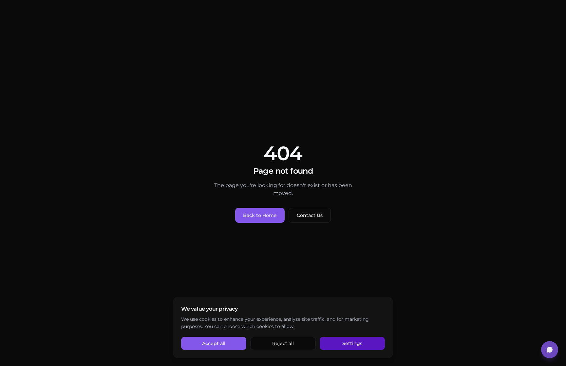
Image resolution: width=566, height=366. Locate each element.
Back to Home (260, 215)
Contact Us (310, 215)
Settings (352, 343)
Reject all (283, 343)
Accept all (213, 343)
